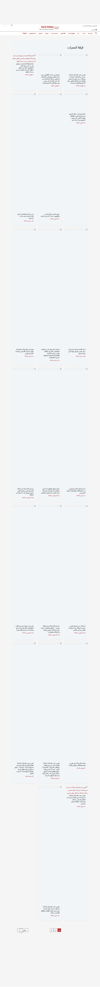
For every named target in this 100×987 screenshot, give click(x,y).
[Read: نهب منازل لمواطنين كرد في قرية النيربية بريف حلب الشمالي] (24, 152)
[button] (96, 33)
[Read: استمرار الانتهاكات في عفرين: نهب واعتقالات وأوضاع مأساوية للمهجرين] (76, 427)
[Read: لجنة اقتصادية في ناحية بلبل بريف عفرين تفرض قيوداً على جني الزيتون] (76, 287)
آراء (78, 33)
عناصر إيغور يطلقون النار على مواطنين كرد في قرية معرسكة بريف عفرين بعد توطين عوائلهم (50, 491)
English (25, 33)
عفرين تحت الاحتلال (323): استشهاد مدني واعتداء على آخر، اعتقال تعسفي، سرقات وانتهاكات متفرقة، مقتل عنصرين (76, 799)
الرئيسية (90, 33)
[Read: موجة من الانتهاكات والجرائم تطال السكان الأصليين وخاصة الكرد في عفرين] (24, 287)
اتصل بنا (94, 30)
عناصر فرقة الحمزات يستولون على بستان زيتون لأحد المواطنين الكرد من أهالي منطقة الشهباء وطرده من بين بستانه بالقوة (25, 68)
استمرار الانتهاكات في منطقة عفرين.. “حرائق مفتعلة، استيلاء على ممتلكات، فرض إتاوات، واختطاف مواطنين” (50, 629)
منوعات (47, 33)
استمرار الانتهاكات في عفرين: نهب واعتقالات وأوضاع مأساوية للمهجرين (76, 491)
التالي (23, 930)
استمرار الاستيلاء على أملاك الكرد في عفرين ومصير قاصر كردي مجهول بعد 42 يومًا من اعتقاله (25, 492)
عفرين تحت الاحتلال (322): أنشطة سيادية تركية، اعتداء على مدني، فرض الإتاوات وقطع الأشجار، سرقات (50, 909)
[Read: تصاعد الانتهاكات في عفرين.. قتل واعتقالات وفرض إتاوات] (76, 701)
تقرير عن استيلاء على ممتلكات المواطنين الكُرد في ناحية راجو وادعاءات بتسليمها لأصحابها (25, 628)
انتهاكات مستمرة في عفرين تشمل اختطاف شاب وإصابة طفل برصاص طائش (77, 628)
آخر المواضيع (32, 33)
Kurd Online (47, 27)
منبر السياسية (54, 33)
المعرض (40, 33)
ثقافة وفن (63, 33)
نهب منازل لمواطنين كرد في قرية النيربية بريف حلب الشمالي (26, 216)
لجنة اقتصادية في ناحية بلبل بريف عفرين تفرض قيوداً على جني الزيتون (76, 351)
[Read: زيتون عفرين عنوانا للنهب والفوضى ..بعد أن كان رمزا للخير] (50, 152)
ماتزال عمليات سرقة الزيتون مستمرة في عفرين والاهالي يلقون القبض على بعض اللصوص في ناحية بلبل (77, 117)
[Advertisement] (50, 12)
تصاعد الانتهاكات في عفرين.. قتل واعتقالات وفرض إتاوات (77, 764)
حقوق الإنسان (71, 33)
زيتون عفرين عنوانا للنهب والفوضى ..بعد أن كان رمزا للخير (50, 215)
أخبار (84, 33)
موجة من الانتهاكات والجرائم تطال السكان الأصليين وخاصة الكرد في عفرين (25, 351)
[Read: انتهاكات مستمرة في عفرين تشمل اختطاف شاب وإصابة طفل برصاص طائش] (76, 564)
